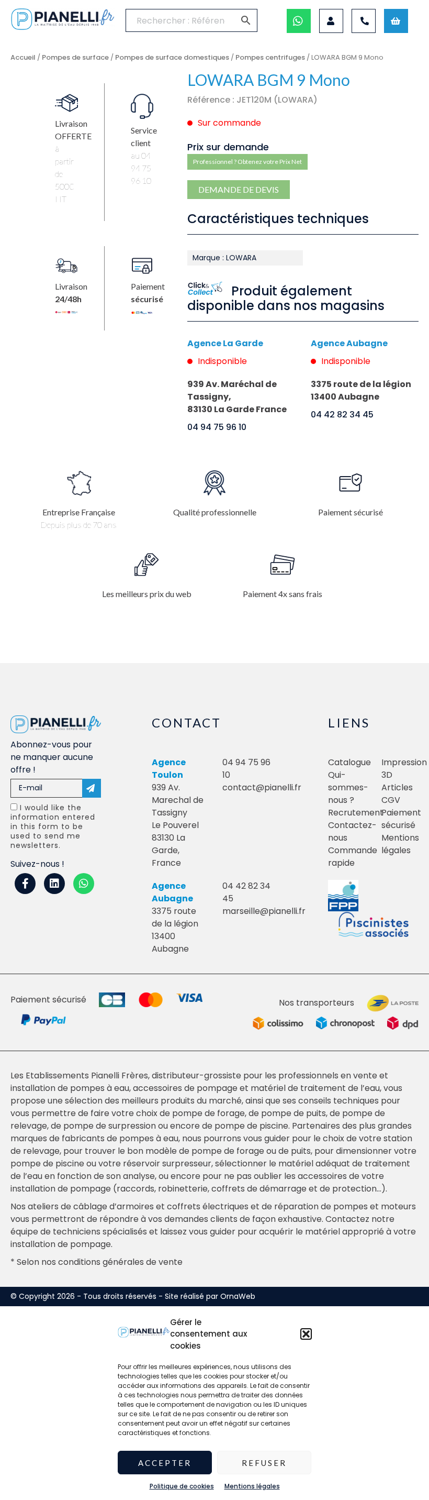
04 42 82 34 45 (342, 415)
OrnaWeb (237, 1296)
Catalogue (349, 762)
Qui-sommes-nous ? (348, 787)
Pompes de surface (75, 57)
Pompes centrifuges (270, 57)
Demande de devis (238, 189)
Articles (397, 787)
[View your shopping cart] (396, 21)
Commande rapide (352, 856)
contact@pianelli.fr (261, 787)
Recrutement (355, 813)
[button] (306, 1334)
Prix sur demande (228, 146)
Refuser (264, 1463)
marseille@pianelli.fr (264, 911)
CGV (390, 800)
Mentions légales (252, 1486)
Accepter (164, 1463)
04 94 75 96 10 (216, 427)
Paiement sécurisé (401, 819)
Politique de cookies (182, 1486)
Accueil (23, 57)
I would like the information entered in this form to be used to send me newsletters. (52, 826)
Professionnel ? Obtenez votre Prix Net (247, 162)
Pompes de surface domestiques (172, 57)
